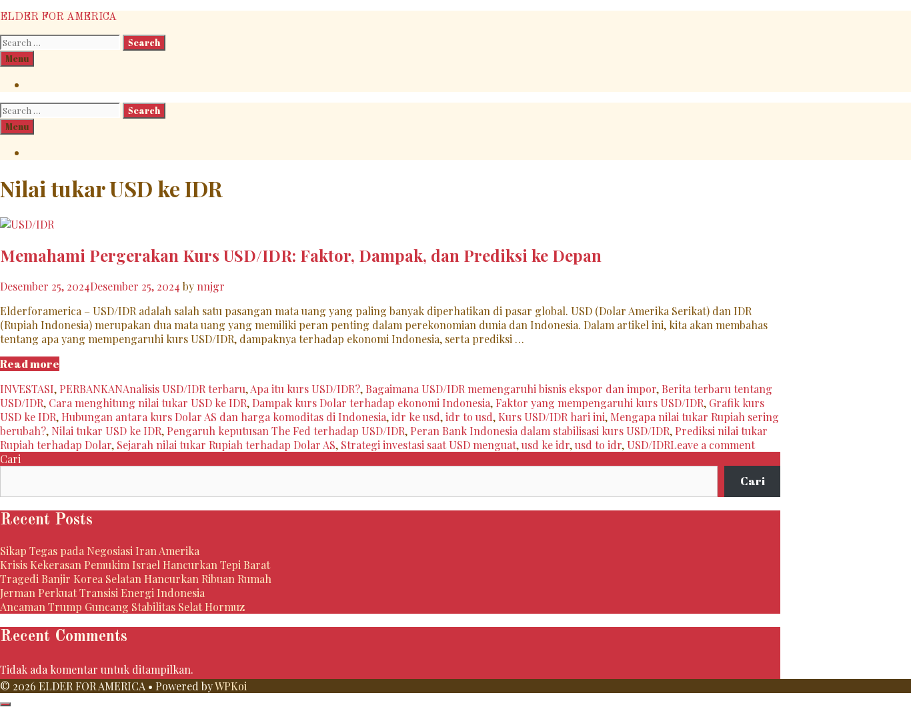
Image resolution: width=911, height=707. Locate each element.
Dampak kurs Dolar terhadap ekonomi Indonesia (371, 403)
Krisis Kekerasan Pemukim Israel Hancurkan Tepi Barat (135, 565)
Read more (29, 363)
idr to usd (469, 417)
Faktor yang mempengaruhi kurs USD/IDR (600, 403)
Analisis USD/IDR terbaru (184, 389)
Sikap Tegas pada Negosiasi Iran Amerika (99, 551)
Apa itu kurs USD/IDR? (305, 389)
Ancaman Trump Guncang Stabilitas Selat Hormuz (122, 607)
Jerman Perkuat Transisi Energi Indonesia (102, 593)
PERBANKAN (91, 389)
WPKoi (231, 686)
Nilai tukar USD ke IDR (106, 431)
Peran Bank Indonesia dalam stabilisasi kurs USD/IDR (540, 431)
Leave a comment (712, 445)
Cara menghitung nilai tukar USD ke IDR (148, 403)
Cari (10, 459)
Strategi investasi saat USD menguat (428, 445)
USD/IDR (648, 445)
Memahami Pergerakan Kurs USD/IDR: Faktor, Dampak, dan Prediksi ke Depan (301, 255)
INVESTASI (27, 389)
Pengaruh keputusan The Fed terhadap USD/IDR (286, 431)
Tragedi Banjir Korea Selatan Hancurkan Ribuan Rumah (135, 579)
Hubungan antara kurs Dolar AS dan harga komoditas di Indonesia (223, 417)
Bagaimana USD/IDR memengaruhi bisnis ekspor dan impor (510, 389)
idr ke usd (415, 417)
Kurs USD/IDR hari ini (551, 417)
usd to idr (598, 445)
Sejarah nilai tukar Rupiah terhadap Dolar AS (226, 445)
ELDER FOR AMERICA (58, 17)
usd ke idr (546, 445)
